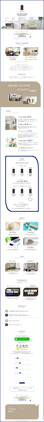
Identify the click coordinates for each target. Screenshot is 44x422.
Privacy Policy (21, 408)
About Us (20, 406)
